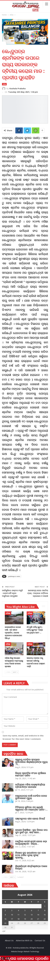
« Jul (3, 931)
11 (18, 914)
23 (5, 923)
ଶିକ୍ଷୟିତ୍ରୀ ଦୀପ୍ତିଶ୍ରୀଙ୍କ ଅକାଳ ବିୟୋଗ (31, 867)
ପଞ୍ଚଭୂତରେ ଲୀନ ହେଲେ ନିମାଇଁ (30, 818)
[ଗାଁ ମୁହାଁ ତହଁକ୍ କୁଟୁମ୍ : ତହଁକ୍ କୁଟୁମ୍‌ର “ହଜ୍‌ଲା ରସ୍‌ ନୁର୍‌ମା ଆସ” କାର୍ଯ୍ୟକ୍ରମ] (36, 617)
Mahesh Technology (31, 951)
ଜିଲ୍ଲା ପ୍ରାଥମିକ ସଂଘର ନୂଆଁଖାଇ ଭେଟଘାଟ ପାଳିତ (30, 774)
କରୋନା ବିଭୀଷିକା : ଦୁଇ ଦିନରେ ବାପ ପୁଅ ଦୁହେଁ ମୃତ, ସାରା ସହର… (31, 831)
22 (45, 919)
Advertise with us (24, 940)
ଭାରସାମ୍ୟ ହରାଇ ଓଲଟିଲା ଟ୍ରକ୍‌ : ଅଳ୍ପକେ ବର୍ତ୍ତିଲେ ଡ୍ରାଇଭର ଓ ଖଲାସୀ (37, 593)
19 (25, 919)
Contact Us (40, 940)
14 (38, 914)
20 (32, 919)
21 (38, 919)
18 (18, 919)
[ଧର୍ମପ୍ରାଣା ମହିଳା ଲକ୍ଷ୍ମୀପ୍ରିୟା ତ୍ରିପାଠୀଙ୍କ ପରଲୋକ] (7, 787)
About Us (9, 940)
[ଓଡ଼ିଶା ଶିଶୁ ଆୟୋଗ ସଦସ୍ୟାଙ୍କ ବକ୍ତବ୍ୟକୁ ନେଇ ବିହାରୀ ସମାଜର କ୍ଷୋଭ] (14, 648)
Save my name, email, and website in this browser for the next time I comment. (23, 737)
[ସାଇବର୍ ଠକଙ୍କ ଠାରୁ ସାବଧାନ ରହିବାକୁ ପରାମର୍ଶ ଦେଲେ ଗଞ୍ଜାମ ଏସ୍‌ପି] (36, 648)
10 (12, 914)
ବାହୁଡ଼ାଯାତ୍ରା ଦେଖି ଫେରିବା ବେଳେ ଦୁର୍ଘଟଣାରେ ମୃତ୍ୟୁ (31, 797)
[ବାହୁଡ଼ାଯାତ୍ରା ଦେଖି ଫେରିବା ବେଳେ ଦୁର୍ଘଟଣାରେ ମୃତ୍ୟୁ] (7, 799)
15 (45, 914)
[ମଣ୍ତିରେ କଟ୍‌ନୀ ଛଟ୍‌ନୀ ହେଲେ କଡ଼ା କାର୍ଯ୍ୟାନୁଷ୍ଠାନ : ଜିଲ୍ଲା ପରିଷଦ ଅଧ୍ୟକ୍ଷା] (7, 844)
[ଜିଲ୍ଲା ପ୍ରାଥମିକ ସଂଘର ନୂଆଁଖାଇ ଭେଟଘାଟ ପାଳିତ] (7, 776)
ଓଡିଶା (4, 84)
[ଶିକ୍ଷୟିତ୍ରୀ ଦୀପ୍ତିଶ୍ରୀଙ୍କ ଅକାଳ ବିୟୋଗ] (7, 869)
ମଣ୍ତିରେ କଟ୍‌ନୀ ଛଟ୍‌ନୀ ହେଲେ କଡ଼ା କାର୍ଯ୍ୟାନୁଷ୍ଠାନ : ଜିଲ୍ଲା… (31, 842)
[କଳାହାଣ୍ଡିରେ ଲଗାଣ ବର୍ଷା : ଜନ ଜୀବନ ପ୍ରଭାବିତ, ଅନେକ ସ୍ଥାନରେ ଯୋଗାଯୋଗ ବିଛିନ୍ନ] (14, 617)
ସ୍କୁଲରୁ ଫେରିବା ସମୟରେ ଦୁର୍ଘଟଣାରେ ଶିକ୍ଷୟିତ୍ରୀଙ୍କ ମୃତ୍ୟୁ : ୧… (31, 762)
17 (12, 919)
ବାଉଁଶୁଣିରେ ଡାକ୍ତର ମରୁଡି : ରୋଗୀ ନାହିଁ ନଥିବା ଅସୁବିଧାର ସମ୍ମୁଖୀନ (12, 593)
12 (25, 914)
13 (32, 914)
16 (5, 919)
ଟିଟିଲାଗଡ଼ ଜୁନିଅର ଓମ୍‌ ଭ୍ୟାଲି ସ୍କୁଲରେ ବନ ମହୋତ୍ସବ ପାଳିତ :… (31, 808)
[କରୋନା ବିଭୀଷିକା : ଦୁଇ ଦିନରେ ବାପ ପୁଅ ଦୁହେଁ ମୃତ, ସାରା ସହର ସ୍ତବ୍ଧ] (7, 833)
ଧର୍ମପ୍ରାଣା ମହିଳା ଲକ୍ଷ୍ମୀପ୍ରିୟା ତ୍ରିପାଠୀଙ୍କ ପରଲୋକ (30, 785)
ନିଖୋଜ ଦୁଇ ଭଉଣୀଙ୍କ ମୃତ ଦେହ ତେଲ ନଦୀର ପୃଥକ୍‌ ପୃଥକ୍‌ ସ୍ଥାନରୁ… (30, 855)
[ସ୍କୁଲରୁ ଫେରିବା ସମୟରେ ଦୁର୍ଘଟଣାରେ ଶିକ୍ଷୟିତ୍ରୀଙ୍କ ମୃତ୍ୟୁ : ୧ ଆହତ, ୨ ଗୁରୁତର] (7, 762)
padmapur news (14, 576)
